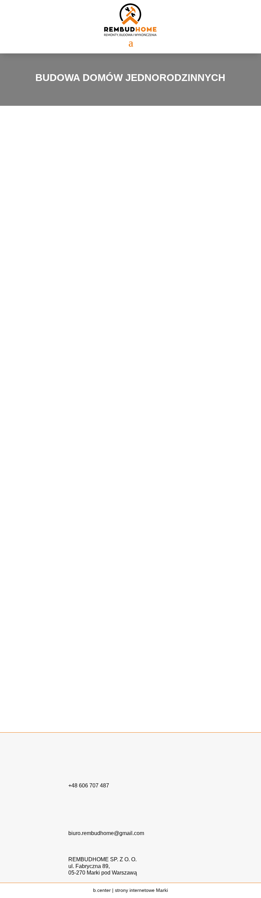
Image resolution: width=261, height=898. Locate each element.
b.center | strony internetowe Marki (130, 890)
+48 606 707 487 (88, 785)
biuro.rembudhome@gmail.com (106, 833)
